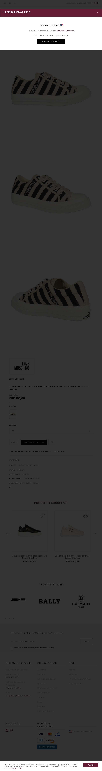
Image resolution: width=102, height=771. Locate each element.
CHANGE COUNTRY (51, 41)
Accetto (91, 765)
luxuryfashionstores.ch (65, 31)
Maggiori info (16, 768)
